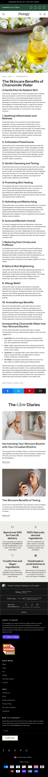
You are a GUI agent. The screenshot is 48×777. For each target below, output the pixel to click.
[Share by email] (40, 390)
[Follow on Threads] (15, 750)
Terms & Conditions (9, 707)
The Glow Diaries (8, 679)
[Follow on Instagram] (9, 750)
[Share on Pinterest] (29, 390)
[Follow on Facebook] (3, 750)
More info (24, 612)
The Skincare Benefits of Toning (21, 500)
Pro (3, 672)
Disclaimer (5, 711)
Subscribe (10, 738)
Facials (4, 675)
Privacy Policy (7, 704)
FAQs (4, 696)
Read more (6, 462)
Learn (4, 668)
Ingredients (22, 76)
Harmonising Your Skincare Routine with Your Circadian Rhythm (23, 445)
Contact (5, 682)
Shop (4, 664)
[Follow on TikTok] (26, 750)
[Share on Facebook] (7, 390)
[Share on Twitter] (18, 390)
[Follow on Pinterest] (21, 750)
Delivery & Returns (8, 700)
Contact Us (6, 693)
